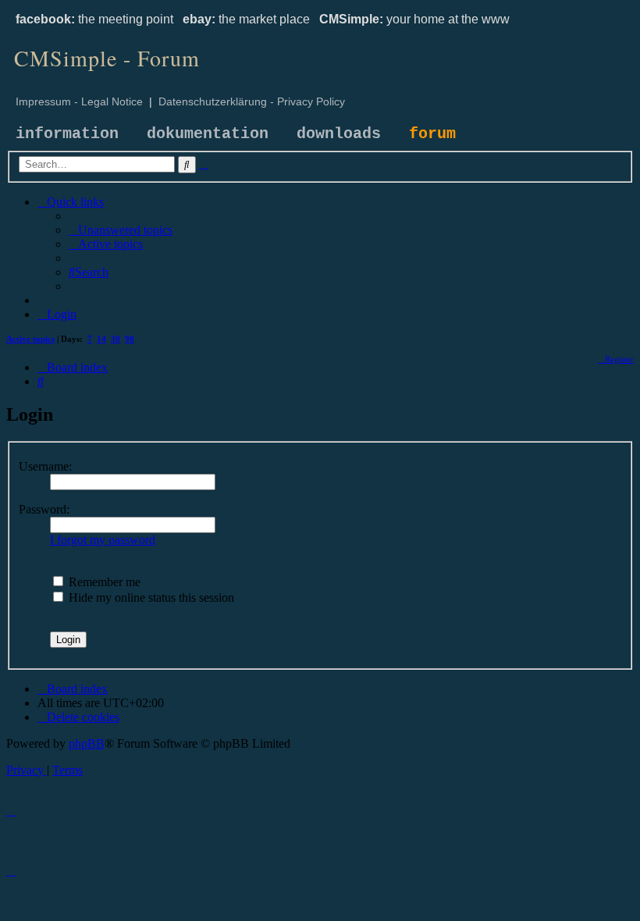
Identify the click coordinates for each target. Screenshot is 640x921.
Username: (45, 466)
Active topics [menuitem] (30, 338)
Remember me (103, 582)
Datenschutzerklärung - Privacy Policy (251, 101)
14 (101, 338)
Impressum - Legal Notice (79, 101)
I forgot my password (102, 539)
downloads (339, 134)
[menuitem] (120, 229)
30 (115, 338)
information (67, 134)
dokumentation (207, 134)
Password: (44, 509)
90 (129, 338)
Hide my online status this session (150, 597)
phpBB (87, 743)
